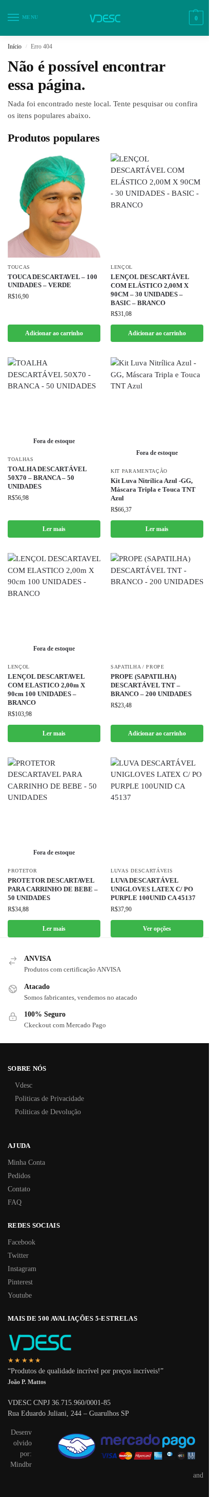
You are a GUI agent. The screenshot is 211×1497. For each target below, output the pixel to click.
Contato (19, 1189)
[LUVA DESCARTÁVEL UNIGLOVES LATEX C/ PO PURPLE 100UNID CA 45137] (157, 809)
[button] (194, 18)
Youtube (20, 1295)
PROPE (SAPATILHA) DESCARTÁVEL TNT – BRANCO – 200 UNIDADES (151, 685)
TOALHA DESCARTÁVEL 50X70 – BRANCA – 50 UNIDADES (47, 477)
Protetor (22, 870)
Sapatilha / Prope (137, 667)
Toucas (19, 267)
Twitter (18, 1255)
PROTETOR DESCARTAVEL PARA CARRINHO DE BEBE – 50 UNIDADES (53, 889)
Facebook (21, 1242)
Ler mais (54, 529)
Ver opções (157, 928)
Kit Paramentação (139, 471)
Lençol (122, 267)
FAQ (15, 1202)
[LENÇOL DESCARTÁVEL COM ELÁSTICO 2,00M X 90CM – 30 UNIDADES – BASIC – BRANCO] (157, 205)
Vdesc (23, 1085)
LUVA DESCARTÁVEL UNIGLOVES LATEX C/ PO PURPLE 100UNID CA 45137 (153, 889)
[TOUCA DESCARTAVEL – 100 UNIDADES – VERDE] (54, 205)
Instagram (22, 1269)
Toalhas (21, 459)
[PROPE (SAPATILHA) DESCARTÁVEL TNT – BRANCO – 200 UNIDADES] (157, 605)
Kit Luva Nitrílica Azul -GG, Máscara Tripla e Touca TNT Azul (153, 489)
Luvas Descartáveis (142, 870)
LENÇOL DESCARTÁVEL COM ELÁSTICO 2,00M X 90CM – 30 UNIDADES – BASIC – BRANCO (150, 290)
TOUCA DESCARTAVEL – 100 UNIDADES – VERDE (52, 281)
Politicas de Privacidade (49, 1098)
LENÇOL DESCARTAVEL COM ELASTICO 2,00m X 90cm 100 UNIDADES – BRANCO (46, 689)
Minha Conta (26, 1162)
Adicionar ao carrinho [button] (54, 333)
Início (15, 46)
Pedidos (19, 1176)
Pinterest (20, 1282)
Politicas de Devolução (48, 1112)
